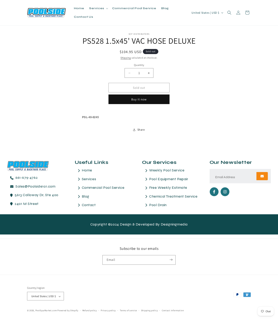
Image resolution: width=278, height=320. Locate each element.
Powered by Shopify (67, 310)
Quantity (139, 65)
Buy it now (139, 99)
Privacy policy (108, 310)
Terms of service (128, 310)
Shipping (125, 57)
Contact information (173, 310)
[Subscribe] (170, 259)
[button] (98, 8)
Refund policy (89, 310)
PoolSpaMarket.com (46, 310)
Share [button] (141, 129)
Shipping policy (149, 310)
